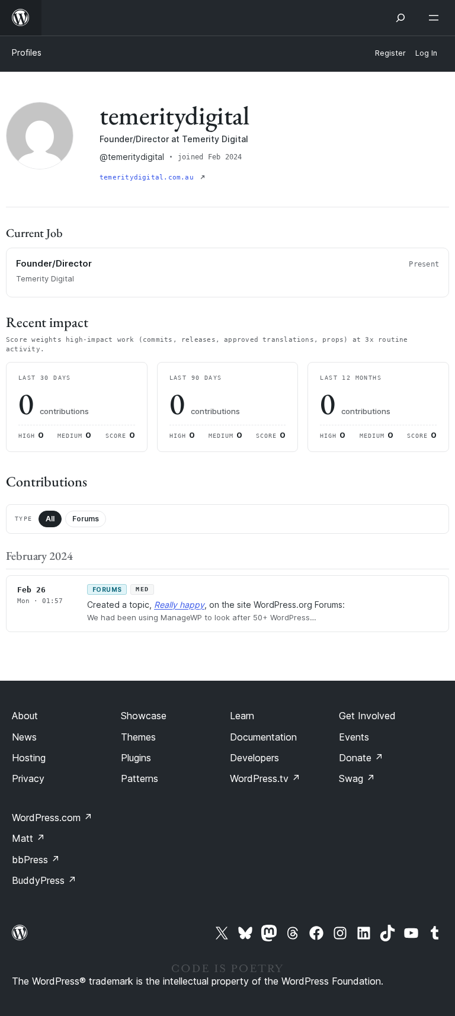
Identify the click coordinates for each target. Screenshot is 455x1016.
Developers (254, 758)
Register (390, 53)
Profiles (26, 52)
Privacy (28, 778)
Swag (357, 778)
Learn (242, 716)
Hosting (29, 758)
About (25, 716)
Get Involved (367, 716)
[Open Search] (400, 18)
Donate (361, 758)
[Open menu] (436, 18)
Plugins (136, 758)
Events (354, 737)
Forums (85, 518)
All (50, 518)
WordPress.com (52, 817)
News (24, 737)
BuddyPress (44, 880)
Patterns (139, 778)
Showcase (143, 716)
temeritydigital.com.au (149, 177)
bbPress (36, 860)
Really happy (179, 605)
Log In (426, 53)
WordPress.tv (265, 778)
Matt (28, 838)
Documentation (263, 737)
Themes (138, 737)
